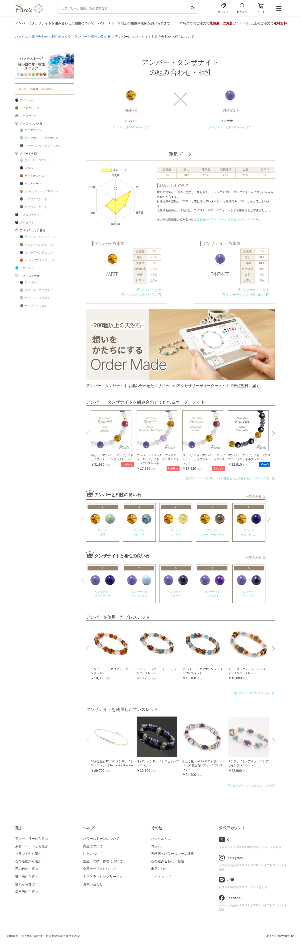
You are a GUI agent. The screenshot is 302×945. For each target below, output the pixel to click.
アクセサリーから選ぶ (31, 838)
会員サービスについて (99, 869)
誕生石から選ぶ (26, 876)
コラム (156, 846)
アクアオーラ (28, 116)
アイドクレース (30, 108)
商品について (93, 846)
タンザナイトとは (255, 290)
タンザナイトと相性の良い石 (247, 295)
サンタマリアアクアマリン (42, 138)
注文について (93, 854)
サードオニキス (34, 175)
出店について (161, 869)
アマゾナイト (28, 268)
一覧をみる (253, 496)
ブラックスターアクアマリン (43, 146)
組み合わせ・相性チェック (51, 36)
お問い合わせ (93, 884)
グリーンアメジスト (37, 298)
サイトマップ (161, 876)
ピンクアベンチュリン (39, 244)
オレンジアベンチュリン (40, 260)
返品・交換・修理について (103, 861)
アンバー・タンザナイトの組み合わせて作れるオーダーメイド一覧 (232, 478)
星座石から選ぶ (26, 892)
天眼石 (29, 168)
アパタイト (27, 222)
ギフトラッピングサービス (103, 876)
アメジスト (32, 282)
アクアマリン (33, 130)
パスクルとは (161, 838)
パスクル (21, 36)
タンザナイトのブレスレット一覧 (253, 785)
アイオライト (28, 100)
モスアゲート (33, 183)
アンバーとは (151, 290)
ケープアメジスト (36, 306)
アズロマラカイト (31, 214)
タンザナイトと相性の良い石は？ (230, 127)
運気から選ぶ (25, 884)
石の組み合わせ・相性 (167, 861)
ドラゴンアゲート (36, 207)
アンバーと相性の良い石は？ (131, 127)
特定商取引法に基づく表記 (63, 936)
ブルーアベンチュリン (39, 252)
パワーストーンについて (101, 838)
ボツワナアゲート (36, 199)
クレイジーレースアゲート (42, 191)
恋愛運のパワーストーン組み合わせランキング (226, 219)
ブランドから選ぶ (28, 854)
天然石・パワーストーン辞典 (172, 854)
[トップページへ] (29, 11)
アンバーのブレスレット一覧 (256, 693)
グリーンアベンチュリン (40, 237)
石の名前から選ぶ (28, 861)
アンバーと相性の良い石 (93, 36)
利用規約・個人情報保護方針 (25, 936)
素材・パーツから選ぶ (31, 846)
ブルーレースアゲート (39, 160)
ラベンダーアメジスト (39, 290)
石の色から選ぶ (26, 869)
